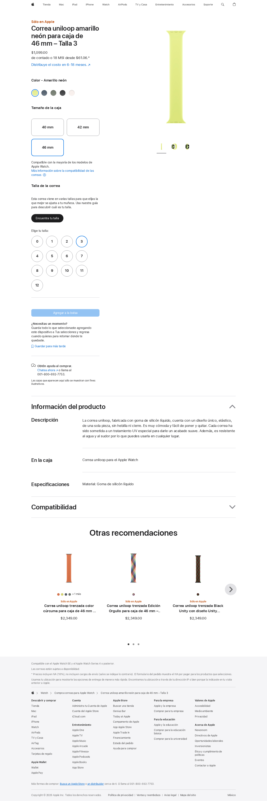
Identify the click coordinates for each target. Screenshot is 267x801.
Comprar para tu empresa (169, 711)
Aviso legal (170, 795)
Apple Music (79, 741)
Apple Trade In (121, 732)
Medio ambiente (204, 711)
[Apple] (32, 692)
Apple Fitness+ (80, 751)
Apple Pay (37, 772)
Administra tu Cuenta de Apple (89, 705)
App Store (78, 767)
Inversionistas (203, 746)
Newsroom (201, 730)
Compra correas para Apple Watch (74, 693)
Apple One (78, 730)
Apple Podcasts (81, 756)
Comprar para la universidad (170, 738)
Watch (44, 693)
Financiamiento (122, 737)
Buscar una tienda (123, 705)
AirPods (35, 732)
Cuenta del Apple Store (85, 711)
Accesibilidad (202, 705)
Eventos (199, 760)
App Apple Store (122, 727)
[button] (222, 4)
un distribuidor (95, 783)
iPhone (35, 721)
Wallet (34, 767)
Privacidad (201, 716)
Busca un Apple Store (72, 783)
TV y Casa (37, 737)
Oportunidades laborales (209, 741)
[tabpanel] (176, 79)
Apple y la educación (166, 724)
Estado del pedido (123, 743)
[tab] (161, 147)
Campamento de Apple (126, 721)
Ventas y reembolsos (148, 795)
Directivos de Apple (206, 735)
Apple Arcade (80, 746)
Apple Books (79, 762)
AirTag (35, 743)
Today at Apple (121, 716)
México (232, 795)
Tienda (35, 705)
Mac (33, 711)
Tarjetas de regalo (41, 753)
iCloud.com (78, 716)
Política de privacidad (120, 795)
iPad (34, 716)
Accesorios (37, 748)
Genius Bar (119, 711)
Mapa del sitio (188, 795)
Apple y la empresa (165, 705)
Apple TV (77, 735)
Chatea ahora (47, 370)
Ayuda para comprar (125, 748)
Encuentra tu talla (47, 218)
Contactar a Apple (205, 765)
